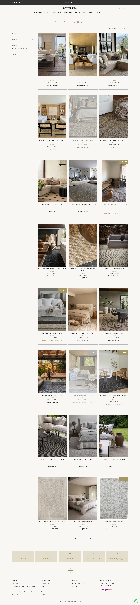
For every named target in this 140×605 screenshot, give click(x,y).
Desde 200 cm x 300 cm (20, 48)
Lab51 (80, 601)
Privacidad (74, 586)
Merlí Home (71, 2)
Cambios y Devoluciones (78, 583)
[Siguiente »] (90, 539)
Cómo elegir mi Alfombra (48, 589)
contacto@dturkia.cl (22, 558)
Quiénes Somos (45, 583)
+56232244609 (46, 558)
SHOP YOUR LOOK (39, 12)
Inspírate (43, 594)
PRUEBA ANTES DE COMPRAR (84, 12)
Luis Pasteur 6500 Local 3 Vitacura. (24, 592)
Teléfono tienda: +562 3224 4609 (21, 589)
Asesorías (44, 592)
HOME (49, 12)
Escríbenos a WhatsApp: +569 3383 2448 (23, 586)
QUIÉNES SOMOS (68, 12)
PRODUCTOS (57, 12)
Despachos (44, 586)
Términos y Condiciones (77, 589)
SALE (105, 12)
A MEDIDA (99, 12)
